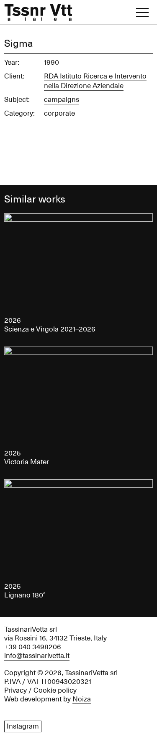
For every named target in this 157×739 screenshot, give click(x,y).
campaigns (61, 99)
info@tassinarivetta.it (36, 656)
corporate (59, 113)
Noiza (81, 699)
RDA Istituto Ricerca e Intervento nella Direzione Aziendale (95, 81)
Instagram (23, 726)
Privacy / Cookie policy (40, 690)
